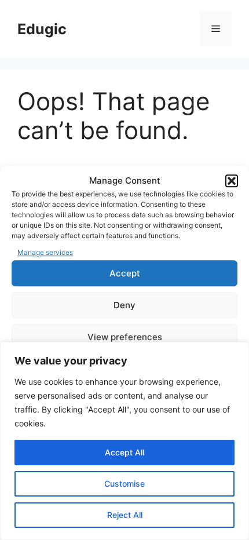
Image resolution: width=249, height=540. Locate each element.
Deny (124, 305)
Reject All (124, 515)
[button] (231, 181)
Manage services (45, 252)
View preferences (124, 336)
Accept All (124, 452)
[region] (124, 441)
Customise (124, 483)
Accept (124, 273)
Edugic (42, 29)
